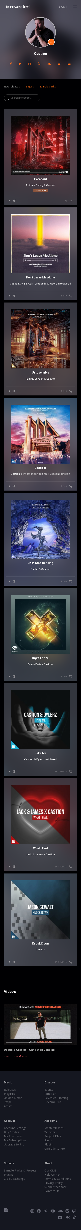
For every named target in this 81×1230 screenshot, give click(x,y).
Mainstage (40, 190)
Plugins (8, 1174)
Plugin (48, 1144)
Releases (10, 1089)
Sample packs (48, 86)
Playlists (9, 1094)
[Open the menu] (75, 7)
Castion (50, 185)
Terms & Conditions (57, 1178)
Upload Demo (13, 1098)
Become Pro (52, 1102)
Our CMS (50, 1170)
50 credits (61, 771)
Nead (53, 759)
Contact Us (51, 1191)
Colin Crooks (35, 283)
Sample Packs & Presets (20, 1170)
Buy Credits (11, 1132)
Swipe (8, 1102)
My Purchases (13, 1136)
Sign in (63, 6)
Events (48, 1089)
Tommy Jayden (34, 378)
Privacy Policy (53, 1183)
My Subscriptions (15, 1140)
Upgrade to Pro (14, 1144)
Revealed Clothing (56, 1098)
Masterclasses (54, 1128)
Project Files (52, 1136)
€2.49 (64, 296)
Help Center (52, 1174)
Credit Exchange (14, 1178)
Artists (8, 1106)
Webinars (50, 1132)
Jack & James (34, 854)
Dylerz (40, 759)
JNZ (22, 283)
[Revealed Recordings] (18, 6)
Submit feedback (55, 1187)
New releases (12, 86)
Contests (50, 1094)
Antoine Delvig (34, 185)
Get (70, 201)
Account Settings (15, 1128)
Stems (48, 1140)
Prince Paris (34, 664)
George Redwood (60, 283)
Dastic (34, 569)
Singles (30, 86)
